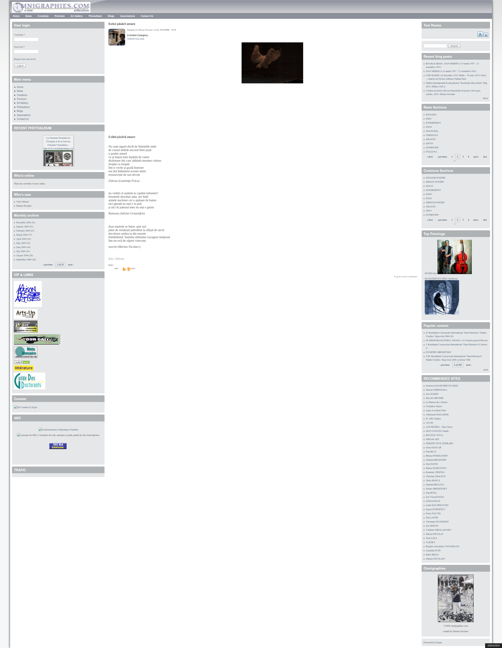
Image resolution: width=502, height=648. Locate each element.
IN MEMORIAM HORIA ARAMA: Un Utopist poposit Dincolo (457, 340)
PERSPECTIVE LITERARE (439, 443)
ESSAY (429, 185)
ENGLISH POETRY (436, 177)
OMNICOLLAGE (135, 38)
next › (71, 264)
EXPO (429, 194)
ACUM (429, 422)
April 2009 (21, 238)
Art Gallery (77, 16)
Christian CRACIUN (436, 476)
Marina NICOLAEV (435, 558)
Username (19, 34)
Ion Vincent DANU (435, 496)
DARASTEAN (433, 500)
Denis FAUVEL (433, 513)
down (128, 269)
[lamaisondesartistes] (28, 293)
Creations (43, 16)
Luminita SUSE (433, 550)
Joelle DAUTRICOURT (437, 505)
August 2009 (22, 255)
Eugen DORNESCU (435, 509)
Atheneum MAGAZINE (437, 414)
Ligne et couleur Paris (436, 410)
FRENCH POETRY (435, 202)
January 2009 (22, 226)
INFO (429, 210)
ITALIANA (431, 151)
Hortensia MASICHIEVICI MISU (442, 385)
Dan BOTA (431, 492)
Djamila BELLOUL (435, 484)
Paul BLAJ (431, 451)
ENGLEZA (431, 114)
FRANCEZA (432, 130)
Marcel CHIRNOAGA (436, 389)
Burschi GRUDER (434, 397)
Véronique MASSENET (437, 521)
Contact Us (147, 16)
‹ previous (48, 264)
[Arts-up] (25, 313)
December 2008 (23, 222)
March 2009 (22, 234)
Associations (127, 16)
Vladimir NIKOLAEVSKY (439, 529)
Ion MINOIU (432, 525)
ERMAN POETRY (435, 181)
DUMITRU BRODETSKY (439, 352)
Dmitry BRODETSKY (436, 488)
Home (16, 16)
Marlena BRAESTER (436, 459)
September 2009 (23, 259)
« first (430, 156)
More (485, 98)
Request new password (24, 58)
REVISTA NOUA (434, 435)
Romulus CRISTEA (435, 472)
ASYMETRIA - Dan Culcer (439, 426)
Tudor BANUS (433, 480)
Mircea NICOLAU (435, 533)
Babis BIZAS (432, 554)
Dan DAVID (432, 463)
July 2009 (20, 251)
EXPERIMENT (433, 122)
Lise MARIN (432, 393)
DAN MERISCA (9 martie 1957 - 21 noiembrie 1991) (451, 71)
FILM (429, 126)
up (124, 269)
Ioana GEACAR (433, 447)
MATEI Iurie (431, 273)
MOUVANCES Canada (437, 430)
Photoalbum (95, 16)
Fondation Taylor (434, 406)
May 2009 (21, 242)
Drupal (438, 642)
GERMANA (432, 135)
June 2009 (21, 247)
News (28, 16)
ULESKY (430, 542)
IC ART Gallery (433, 418)
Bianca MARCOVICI (436, 467)
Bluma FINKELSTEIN (437, 455)
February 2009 (23, 230)
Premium (60, 16)
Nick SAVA (431, 538)
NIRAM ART (432, 439)
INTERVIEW (432, 147)
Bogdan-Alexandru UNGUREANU (443, 546)
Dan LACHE (432, 517)
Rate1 (111, 264)
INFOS (429, 143)
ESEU (429, 118)
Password (19, 46)
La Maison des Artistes (436, 402)
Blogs (111, 16)
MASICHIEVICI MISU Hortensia (441, 278)
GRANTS (431, 139)
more (485, 369)
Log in (398, 276)
